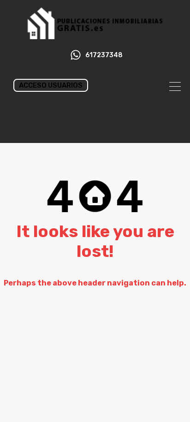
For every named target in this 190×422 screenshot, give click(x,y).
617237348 (104, 55)
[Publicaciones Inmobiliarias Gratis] (95, 35)
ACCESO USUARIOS (51, 85)
